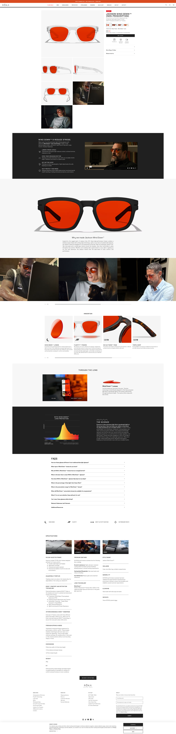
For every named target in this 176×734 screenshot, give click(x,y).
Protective (75, 4)
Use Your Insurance (92, 700)
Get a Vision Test (92, 702)
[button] (72, 33)
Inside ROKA (35, 692)
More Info (63, 692)
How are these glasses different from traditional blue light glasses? (70, 462)
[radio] (109, 25)
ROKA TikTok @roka (85, 719)
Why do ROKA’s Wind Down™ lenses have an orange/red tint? (68, 470)
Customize (132, 728)
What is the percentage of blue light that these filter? (66, 483)
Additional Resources (57, 507)
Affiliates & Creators (38, 709)
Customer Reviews (65, 698)
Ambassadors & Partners (39, 695)
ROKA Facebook (88, 719)
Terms (122, 711)
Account (170, 5)
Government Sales (37, 705)
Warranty (63, 700)
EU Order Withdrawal (93, 705)
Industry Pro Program (38, 707)
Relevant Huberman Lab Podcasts (60, 503)
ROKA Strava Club (93, 719)
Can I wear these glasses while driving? (62, 499)
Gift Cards (90, 698)
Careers (35, 710)
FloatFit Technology (37, 697)
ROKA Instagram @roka (83, 719)
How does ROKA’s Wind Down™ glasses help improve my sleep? (68, 478)
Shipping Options (65, 695)
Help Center (91, 697)
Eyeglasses (84, 4)
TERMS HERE (98, 1)
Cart (173, 5)
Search (166, 5)
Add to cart (120, 35)
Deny (133, 731)
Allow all (133, 724)
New (58, 4)
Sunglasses (65, 4)
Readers (92, 4)
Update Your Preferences (94, 703)
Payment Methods (65, 702)
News (34, 700)
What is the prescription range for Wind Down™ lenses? (66, 487)
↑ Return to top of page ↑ (88, 677)
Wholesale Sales (37, 702)
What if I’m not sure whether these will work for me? (65, 495)
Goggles (109, 4)
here (116, 600)
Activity (124, 4)
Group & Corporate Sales (39, 703)
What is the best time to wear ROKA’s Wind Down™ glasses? (68, 474)
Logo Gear (35, 698)
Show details (52, 731)
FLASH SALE (50, 4)
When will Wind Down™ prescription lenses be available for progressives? (71, 491)
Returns (62, 697)
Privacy (125, 711)
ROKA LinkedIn (90, 719)
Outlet (116, 4)
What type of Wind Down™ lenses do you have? (64, 466)
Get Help (90, 692)
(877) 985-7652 (92, 695)
